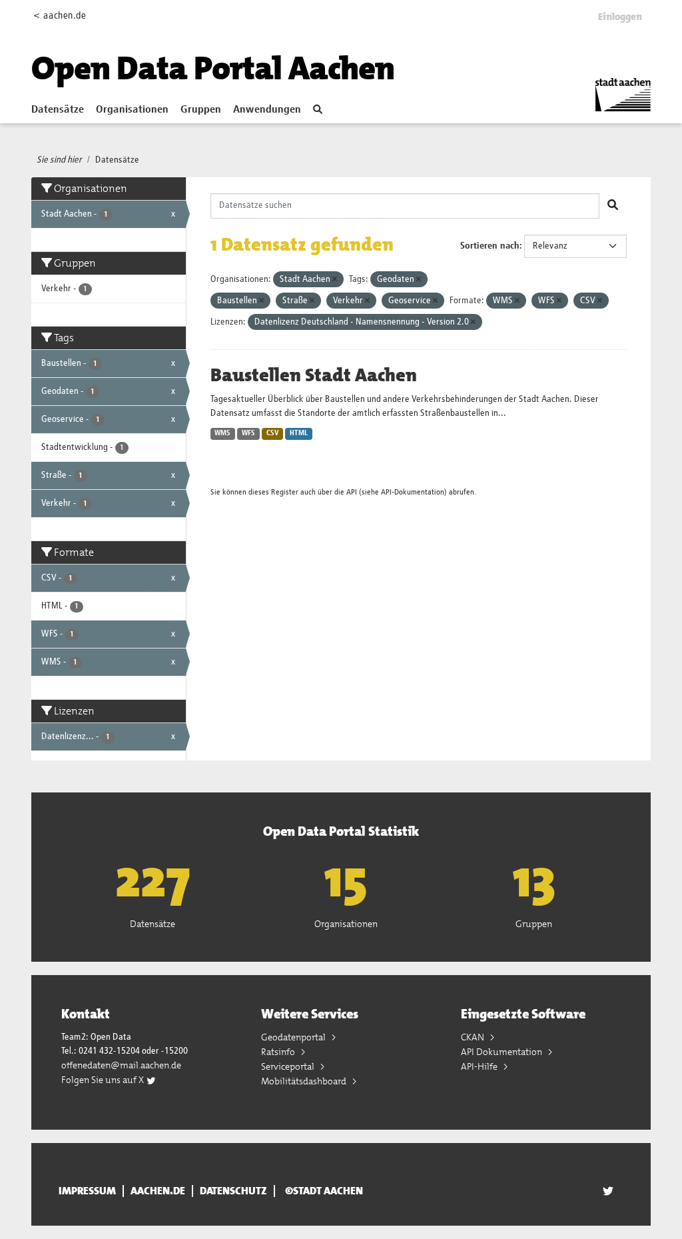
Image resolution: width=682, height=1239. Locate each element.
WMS (222, 433)
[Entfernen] (334, 279)
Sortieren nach (489, 246)
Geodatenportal (294, 1037)
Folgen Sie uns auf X (103, 1080)
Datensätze (57, 110)
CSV (272, 433)
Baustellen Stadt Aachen (313, 375)
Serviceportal (288, 1066)
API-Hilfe (480, 1066)
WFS (248, 433)
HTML (299, 433)
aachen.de (158, 1191)
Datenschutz (233, 1191)
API (351, 492)
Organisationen (132, 110)
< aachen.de (59, 16)
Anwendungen (267, 110)
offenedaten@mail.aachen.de (121, 1065)
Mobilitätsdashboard (304, 1081)
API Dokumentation (502, 1052)
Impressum (87, 1191)
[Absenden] (613, 206)
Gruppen (200, 110)
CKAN (473, 1037)
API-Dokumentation (412, 492)
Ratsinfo (279, 1052)
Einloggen (620, 16)
